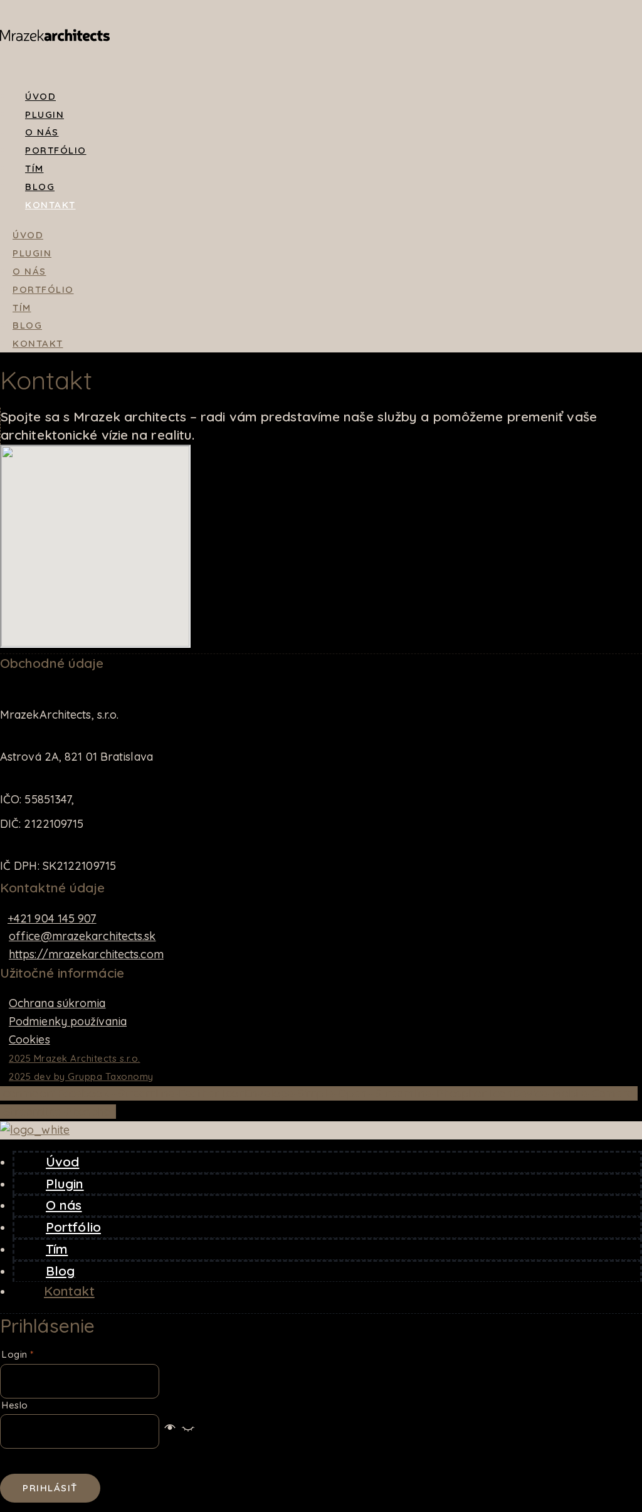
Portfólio (56, 150)
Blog (40, 187)
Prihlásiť (50, 1488)
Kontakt (50, 205)
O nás (42, 132)
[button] (179, 1431)
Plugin (44, 114)
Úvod (40, 96)
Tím (34, 168)
